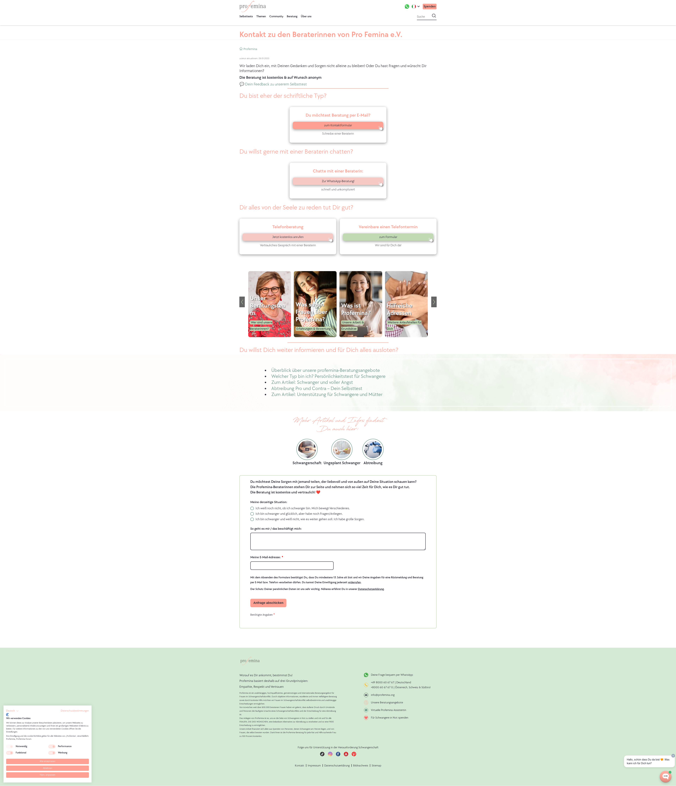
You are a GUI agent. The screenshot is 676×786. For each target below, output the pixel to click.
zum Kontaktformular (338, 125)
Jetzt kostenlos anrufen (287, 237)
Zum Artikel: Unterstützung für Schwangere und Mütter (327, 394)
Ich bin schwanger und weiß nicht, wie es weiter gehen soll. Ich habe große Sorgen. (310, 519)
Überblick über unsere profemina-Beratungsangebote (325, 370)
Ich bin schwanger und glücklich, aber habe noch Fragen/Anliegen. (299, 514)
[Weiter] (434, 302)
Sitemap (376, 765)
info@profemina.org (383, 695)
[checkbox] (9, 746)
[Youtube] (346, 755)
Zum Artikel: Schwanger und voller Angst (312, 382)
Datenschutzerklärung (337, 765)
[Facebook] (338, 755)
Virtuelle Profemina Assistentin (388, 710)
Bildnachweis (360, 765)
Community (276, 16)
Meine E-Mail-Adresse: (265, 557)
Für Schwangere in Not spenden (389, 717)
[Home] (252, 6)
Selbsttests (246, 16)
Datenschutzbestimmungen (75, 710)
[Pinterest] (354, 755)
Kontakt (299, 765)
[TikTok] (322, 755)
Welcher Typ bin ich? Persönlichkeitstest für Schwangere (328, 376)
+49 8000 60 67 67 (383, 682)
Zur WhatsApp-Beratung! (338, 181)
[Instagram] (330, 755)
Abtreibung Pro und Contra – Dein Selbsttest (316, 388)
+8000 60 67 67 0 (382, 687)
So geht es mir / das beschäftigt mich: (276, 529)
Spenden (430, 6)
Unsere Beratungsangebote (387, 702)
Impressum (314, 765)
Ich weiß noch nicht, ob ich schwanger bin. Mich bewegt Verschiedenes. (303, 508)
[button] (12, 711)
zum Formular (388, 237)
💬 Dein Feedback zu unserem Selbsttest (273, 84)
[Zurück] (242, 302)
